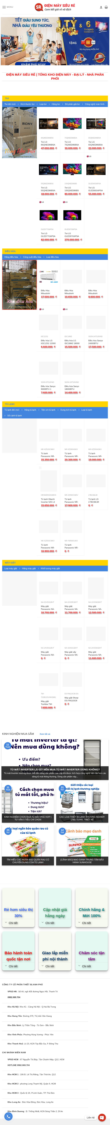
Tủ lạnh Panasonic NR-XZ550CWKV (48, 546)
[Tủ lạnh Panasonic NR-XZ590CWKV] (72, 481)
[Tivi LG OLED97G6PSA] (72, 215)
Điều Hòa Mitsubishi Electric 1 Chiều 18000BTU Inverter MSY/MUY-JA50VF (48, 292)
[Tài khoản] (101, 7)
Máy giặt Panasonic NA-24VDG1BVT (47, 653)
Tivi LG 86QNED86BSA (48, 143)
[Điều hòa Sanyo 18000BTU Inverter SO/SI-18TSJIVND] (72, 368)
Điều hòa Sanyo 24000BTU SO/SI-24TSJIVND (95, 342)
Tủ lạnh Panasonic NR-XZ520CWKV (48, 455)
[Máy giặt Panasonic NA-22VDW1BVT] (96, 588)
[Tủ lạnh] (19, 435)
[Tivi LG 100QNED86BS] (72, 169)
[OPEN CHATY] (102, 1117)
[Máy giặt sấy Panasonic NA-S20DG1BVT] (72, 634)
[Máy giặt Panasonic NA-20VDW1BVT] (96, 634)
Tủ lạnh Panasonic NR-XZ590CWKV (71, 500)
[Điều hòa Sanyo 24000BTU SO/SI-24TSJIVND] (96, 322)
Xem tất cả (45, 734)
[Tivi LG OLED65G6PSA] (96, 169)
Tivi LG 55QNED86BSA (48, 189)
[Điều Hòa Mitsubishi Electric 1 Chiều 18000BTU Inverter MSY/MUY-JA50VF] (48, 277)
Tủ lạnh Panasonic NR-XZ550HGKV (95, 455)
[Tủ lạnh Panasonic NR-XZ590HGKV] (72, 435)
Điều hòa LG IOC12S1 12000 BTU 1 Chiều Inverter (48, 342)
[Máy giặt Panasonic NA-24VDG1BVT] (48, 634)
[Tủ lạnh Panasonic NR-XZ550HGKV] (96, 435)
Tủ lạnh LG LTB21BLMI (93, 500)
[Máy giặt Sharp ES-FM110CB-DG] (72, 680)
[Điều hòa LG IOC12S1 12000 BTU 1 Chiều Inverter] (48, 322)
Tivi (7, 98)
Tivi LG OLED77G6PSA (48, 234)
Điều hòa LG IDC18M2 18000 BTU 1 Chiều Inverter (72, 342)
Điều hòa (10, 251)
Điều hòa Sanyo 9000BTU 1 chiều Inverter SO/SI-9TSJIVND (48, 388)
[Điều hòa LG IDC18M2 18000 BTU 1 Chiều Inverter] (72, 322)
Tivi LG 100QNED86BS (72, 189)
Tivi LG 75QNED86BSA (72, 143)
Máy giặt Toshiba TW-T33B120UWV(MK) (49, 703)
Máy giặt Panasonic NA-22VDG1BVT (47, 608)
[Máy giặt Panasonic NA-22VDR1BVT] (72, 588)
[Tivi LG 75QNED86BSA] (72, 124)
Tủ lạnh (9, 404)
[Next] (103, 41)
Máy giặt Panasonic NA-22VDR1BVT (71, 608)
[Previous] (6, 41)
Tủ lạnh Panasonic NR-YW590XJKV (71, 546)
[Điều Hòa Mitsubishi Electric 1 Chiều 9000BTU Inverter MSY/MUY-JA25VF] (96, 277)
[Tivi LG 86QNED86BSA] (48, 124)
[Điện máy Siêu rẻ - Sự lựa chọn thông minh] (55, 7)
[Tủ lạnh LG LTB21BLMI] (96, 481)
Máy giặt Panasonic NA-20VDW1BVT (95, 653)
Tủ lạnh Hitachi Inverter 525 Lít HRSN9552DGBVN (49, 500)
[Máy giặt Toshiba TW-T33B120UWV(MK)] (48, 680)
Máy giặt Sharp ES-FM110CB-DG (71, 699)
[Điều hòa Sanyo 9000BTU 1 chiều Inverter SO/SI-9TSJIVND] (48, 368)
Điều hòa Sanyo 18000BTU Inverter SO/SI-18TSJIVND (72, 388)
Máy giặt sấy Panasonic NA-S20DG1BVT (71, 653)
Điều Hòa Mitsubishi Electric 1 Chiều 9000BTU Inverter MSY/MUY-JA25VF (95, 292)
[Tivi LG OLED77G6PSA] (48, 215)
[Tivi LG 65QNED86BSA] (96, 124)
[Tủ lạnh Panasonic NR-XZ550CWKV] (48, 527)
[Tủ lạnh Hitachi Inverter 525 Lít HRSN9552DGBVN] (48, 481)
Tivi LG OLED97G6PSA (72, 234)
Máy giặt (10, 563)
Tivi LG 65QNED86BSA (95, 143)
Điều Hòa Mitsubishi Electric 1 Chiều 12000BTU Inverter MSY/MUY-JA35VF (72, 292)
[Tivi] (19, 132)
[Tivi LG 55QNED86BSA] (48, 169)
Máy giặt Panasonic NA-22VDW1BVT (95, 608)
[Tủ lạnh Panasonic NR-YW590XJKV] (72, 527)
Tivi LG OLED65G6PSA (95, 189)
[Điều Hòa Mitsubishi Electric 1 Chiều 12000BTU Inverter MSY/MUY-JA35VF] (72, 277)
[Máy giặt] (19, 588)
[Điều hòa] (19, 285)
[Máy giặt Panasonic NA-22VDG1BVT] (48, 588)
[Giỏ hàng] (106, 7)
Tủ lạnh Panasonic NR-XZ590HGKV (71, 455)
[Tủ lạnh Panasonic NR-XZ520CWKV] (48, 435)
